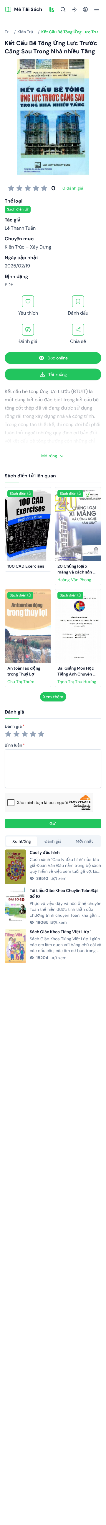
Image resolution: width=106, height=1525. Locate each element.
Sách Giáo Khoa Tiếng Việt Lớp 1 (61, 931)
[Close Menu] (96, 9)
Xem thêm (53, 696)
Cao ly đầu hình (44, 852)
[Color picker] (52, 9)
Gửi (53, 823)
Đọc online (57, 358)
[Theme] (74, 9)
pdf (9, 285)
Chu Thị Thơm (20, 681)
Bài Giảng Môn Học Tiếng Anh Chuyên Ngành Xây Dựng (76, 674)
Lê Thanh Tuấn (20, 228)
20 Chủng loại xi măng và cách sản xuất (75, 572)
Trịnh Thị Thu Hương (76, 681)
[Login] (85, 9)
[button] (52, 9)
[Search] (63, 9)
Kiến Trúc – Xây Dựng (28, 247)
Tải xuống (57, 374)
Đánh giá (13, 726)
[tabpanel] (53, 906)
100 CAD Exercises (25, 566)
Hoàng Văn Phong (74, 579)
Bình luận (13, 745)
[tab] (21, 841)
